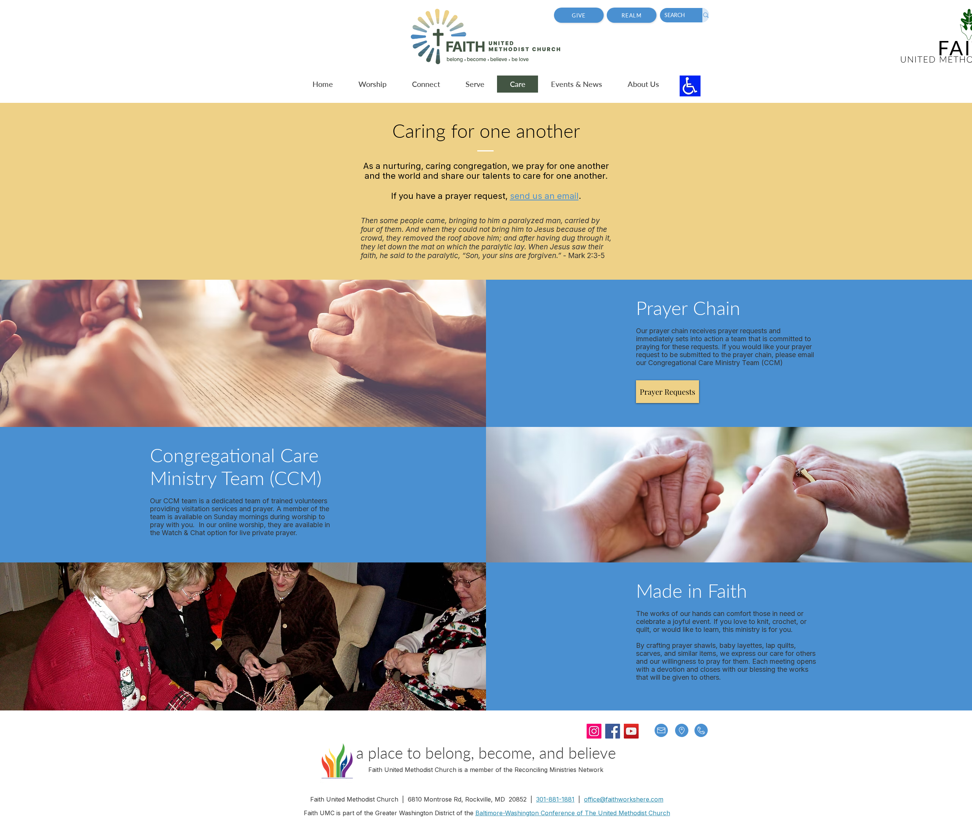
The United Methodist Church (627, 813)
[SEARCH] (705, 15)
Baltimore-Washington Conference (525, 813)
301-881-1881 (555, 799)
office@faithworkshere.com (623, 799)
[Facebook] (612, 731)
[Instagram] (594, 731)
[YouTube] (631, 731)
